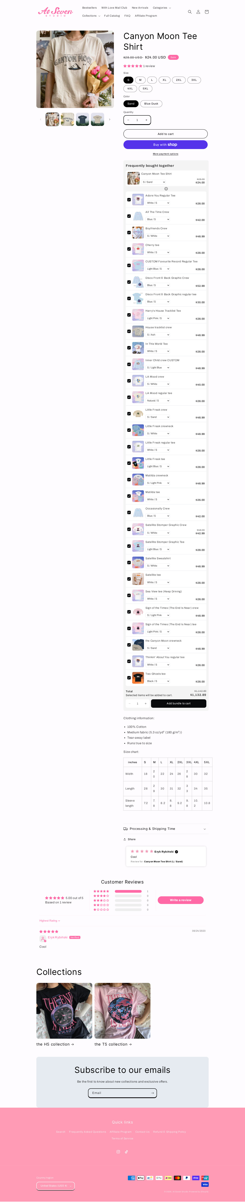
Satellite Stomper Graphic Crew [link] (165, 525)
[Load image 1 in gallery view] (52, 119)
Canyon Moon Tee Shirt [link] (156, 173)
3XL (194, 80)
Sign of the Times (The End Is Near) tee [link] (170, 624)
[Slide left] (40, 119)
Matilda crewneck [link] (156, 475)
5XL (145, 88)
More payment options (165, 153)
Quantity (128, 112)
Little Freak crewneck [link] (159, 426)
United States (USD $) (54, 1185)
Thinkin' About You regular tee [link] (165, 657)
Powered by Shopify (199, 1192)
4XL (130, 88)
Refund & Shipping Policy (169, 1131)
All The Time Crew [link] (157, 212)
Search (60, 1131)
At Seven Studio (181, 1192)
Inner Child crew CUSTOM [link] (162, 360)
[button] (161, 8)
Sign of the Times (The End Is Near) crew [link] (171, 607)
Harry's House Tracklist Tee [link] (163, 310)
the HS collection (53, 1044)
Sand (131, 103)
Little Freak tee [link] (155, 459)
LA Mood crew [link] (154, 376)
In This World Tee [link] (156, 343)
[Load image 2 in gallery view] (67, 119)
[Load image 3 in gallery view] (82, 119)
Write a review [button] (180, 900)
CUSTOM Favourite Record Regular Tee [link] (171, 261)
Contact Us (142, 1131)
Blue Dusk (151, 103)
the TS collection (111, 1044)
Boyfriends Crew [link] (156, 228)
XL (165, 80)
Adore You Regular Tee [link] (160, 195)
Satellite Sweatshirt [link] (158, 558)
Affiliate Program (121, 1131)
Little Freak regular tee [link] (160, 442)
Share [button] (132, 839)
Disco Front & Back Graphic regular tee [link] (171, 294)
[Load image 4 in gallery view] (97, 119)
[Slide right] (109, 119)
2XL (179, 80)
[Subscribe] (152, 1093)
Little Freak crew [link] (156, 409)
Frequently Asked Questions (87, 1131)
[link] (133, 178)
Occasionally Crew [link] (157, 508)
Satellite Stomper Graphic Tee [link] (164, 542)
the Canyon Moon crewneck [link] (163, 640)
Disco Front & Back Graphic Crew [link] (167, 277)
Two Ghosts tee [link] (155, 673)
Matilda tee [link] (152, 492)
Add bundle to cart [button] (179, 703)
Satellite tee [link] (153, 574)
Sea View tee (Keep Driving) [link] (163, 591)
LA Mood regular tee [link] (158, 393)
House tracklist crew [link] (158, 327)
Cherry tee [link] (152, 245)
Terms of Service (122, 1138)
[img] (48, 931)
